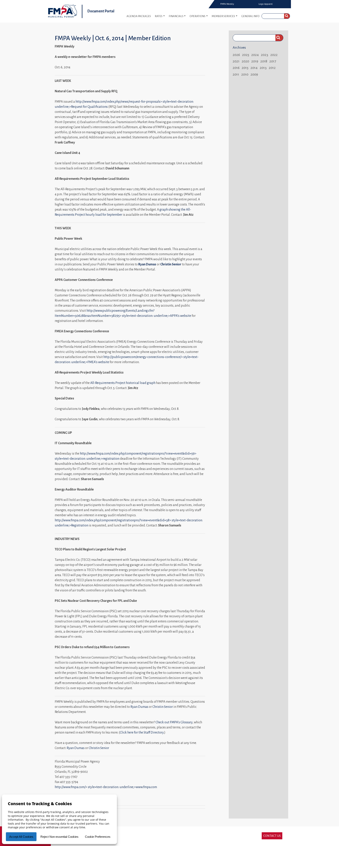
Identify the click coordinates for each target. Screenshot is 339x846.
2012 (272, 68)
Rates (158, 16)
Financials (176, 16)
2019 (254, 61)
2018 (263, 61)
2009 (254, 74)
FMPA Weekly (227, 4)
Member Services (223, 16)
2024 (255, 55)
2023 (264, 55)
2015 (245, 68)
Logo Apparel (266, 4)
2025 (245, 55)
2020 (245, 61)
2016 (236, 68)
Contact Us (272, 835)
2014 (254, 68)
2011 (236, 74)
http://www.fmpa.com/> (106, 787)
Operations (197, 16)
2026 (236, 55)
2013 (263, 68)
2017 (272, 61)
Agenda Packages (139, 16)
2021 (236, 61)
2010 (244, 74)
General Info (250, 16)
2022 (274, 55)
